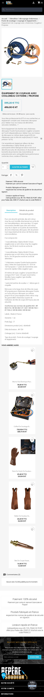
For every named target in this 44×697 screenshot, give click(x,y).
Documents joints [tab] (26, 214)
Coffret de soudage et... (22, 426)
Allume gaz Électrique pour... (22, 382)
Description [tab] (11, 210)
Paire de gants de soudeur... (22, 471)
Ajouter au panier (20, 167)
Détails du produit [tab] (26, 210)
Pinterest (22, 175)
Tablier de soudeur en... (22, 516)
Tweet (16, 175)
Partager (11, 175)
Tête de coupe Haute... (22, 561)
